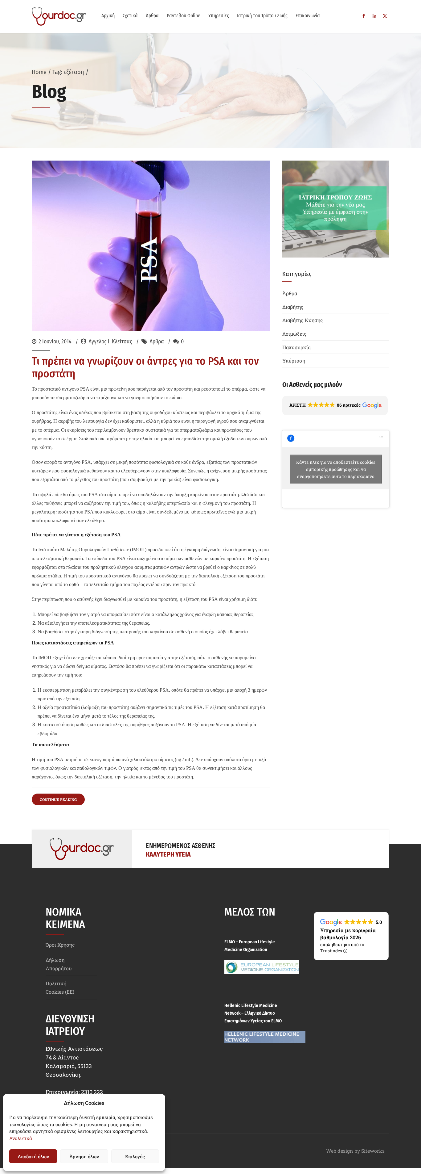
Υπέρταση (293, 360)
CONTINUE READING (58, 799)
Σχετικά (130, 16)
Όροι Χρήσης (60, 944)
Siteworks (373, 1150)
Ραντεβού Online (183, 16)
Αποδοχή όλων (33, 1156)
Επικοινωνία (308, 16)
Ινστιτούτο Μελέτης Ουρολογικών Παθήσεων (83, 549)
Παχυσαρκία (296, 347)
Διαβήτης (293, 307)
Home (39, 72)
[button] (335, 405)
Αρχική (108, 16)
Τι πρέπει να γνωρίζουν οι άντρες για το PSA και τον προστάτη (145, 367)
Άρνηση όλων (84, 1156)
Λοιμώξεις (294, 333)
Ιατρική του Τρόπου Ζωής (262, 16)
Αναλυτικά (20, 1138)
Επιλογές (135, 1156)
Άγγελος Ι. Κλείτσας (110, 341)
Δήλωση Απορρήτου (59, 964)
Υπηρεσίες (218, 16)
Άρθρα (152, 16)
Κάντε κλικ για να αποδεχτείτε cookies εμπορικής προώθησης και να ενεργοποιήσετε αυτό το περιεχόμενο (335, 469)
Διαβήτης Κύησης (302, 320)
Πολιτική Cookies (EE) (60, 987)
